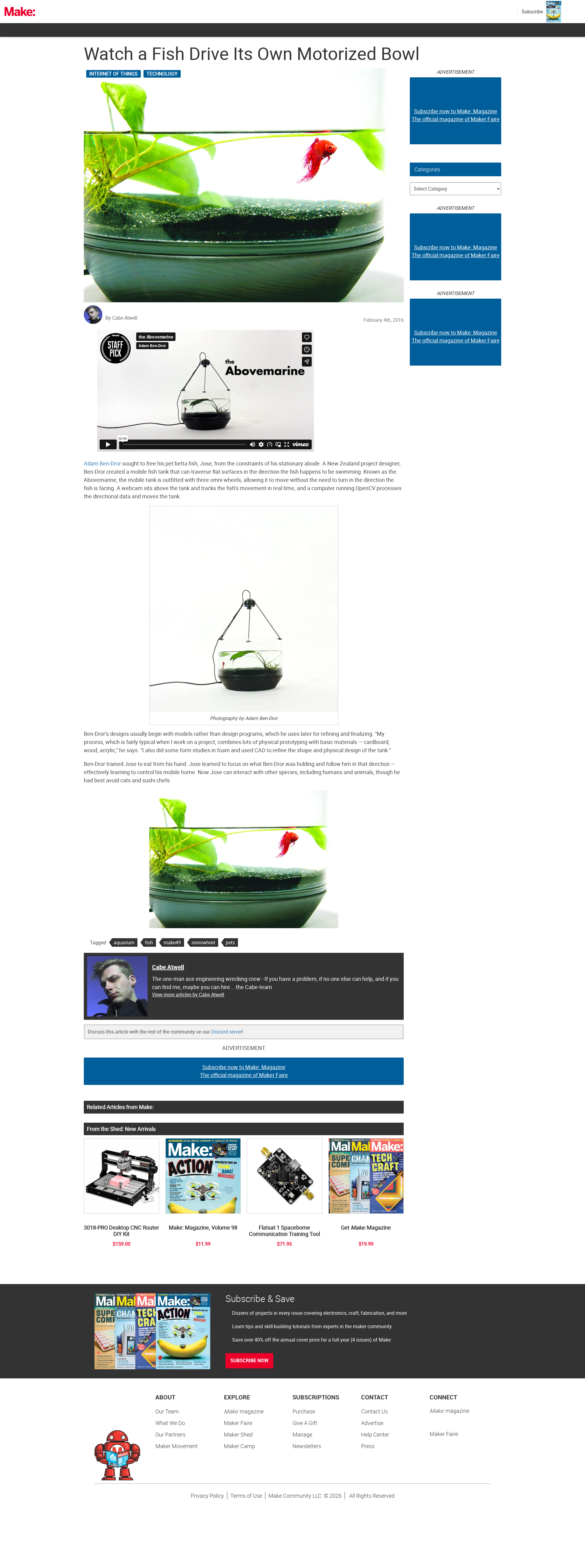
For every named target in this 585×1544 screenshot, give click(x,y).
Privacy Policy (207, 1495)
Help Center (375, 1434)
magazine (244, 1411)
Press (367, 1446)
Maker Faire (238, 1422)
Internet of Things (113, 73)
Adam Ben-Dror (102, 463)
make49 (172, 942)
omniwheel (203, 942)
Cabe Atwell (168, 967)
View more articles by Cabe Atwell (188, 994)
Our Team (167, 1411)
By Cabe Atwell (121, 317)
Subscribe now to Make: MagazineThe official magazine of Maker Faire (244, 1071)
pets (230, 942)
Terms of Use (246, 1495)
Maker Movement (176, 1446)
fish (149, 942)
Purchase (303, 1411)
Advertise (372, 1422)
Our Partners (170, 1434)
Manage (302, 1434)
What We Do (170, 1422)
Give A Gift (304, 1422)
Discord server (226, 1031)
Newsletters (306, 1446)
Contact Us (374, 1411)
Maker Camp (239, 1446)
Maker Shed (238, 1434)
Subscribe (532, 11)
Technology (162, 73)
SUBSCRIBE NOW (249, 1360)
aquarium (124, 942)
